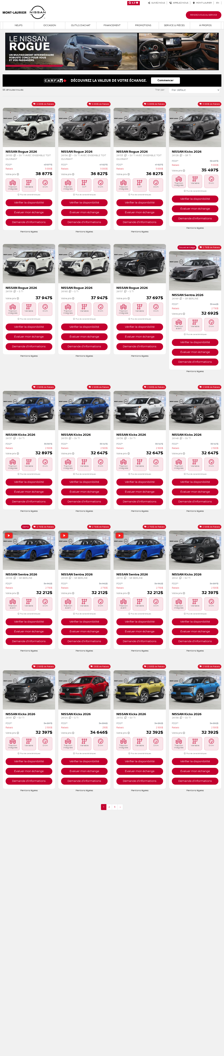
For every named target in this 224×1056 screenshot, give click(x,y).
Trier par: (160, 89)
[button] (5, 127)
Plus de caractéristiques (30, 194)
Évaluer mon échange (29, 212)
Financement (112, 25)
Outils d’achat (80, 25)
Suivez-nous (157, 3)
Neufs (18, 25)
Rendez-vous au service (203, 15)
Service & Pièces (174, 25)
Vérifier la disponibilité (29, 202)
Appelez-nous (180, 3)
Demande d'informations (29, 222)
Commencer (166, 80)
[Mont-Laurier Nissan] (24, 12)
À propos (205, 25)
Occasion (49, 25)
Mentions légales (29, 231)
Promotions (143, 25)
